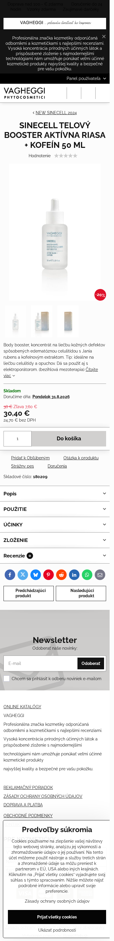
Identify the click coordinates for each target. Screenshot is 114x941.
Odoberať (91, 663)
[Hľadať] (74, 93)
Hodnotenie (40, 155)
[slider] (65, 155)
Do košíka (69, 439)
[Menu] (103, 93)
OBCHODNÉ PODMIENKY (28, 815)
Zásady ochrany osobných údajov (57, 901)
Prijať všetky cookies (57, 917)
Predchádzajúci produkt (30, 593)
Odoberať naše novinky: (54, 648)
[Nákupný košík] (88, 93)
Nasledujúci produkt (82, 593)
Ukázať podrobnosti (57, 930)
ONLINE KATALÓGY (22, 706)
